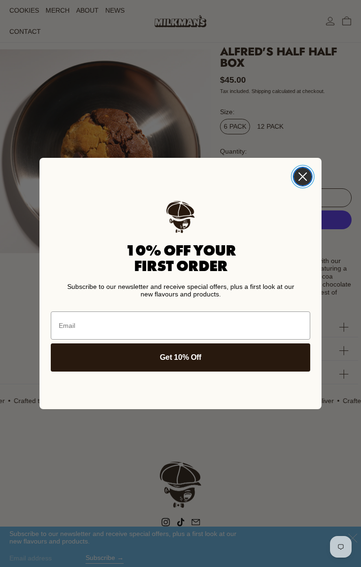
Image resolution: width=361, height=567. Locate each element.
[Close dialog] (302, 176)
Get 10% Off (180, 357)
